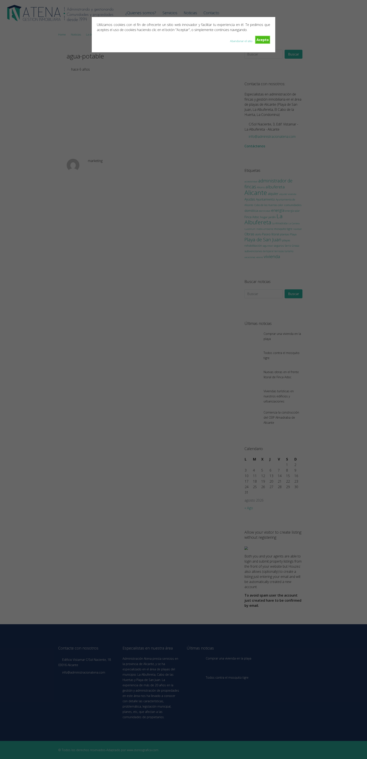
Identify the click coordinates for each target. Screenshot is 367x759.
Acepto (263, 39)
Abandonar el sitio (241, 41)
